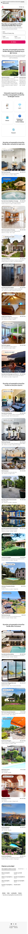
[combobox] (13, 33)
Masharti (16, 927)
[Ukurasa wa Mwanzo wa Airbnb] (3, 7)
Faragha (11, 927)
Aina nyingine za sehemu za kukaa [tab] (9, 868)
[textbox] (7, 38)
